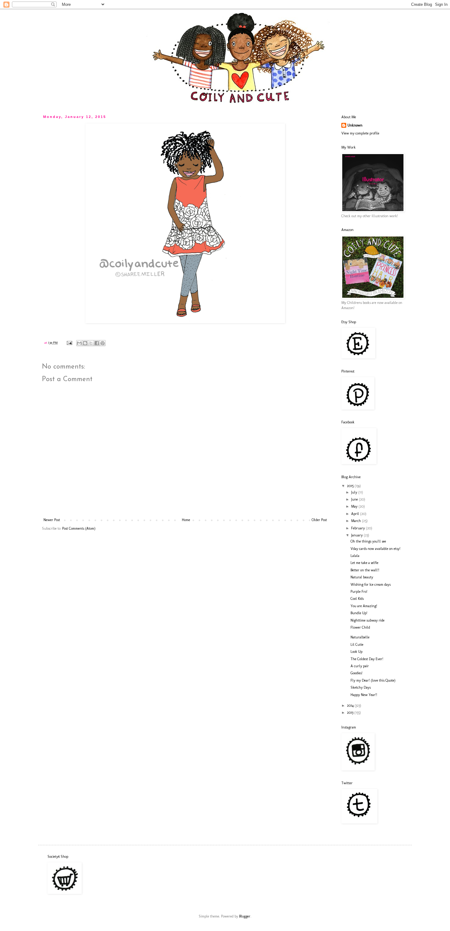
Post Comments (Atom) (79, 528)
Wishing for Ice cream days (371, 584)
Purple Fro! (359, 591)
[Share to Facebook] (97, 343)
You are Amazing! (364, 606)
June (355, 499)
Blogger (244, 916)
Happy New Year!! (364, 695)
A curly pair (360, 666)
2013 (350, 712)
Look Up (356, 651)
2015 (350, 486)
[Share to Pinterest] (102, 343)
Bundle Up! (359, 613)
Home (186, 520)
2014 (350, 705)
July (354, 492)
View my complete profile (360, 133)
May (354, 506)
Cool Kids (357, 598)
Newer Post (51, 520)
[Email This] (79, 343)
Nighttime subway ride (367, 620)
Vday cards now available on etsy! (375, 549)
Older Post (319, 520)
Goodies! (356, 673)
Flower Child (360, 627)
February (358, 528)
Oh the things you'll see (368, 541)
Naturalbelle (360, 637)
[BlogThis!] (85, 343)
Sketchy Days (361, 687)
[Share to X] (91, 343)
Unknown (354, 125)
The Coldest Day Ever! (367, 659)
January (357, 535)
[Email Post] (69, 343)
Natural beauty (362, 577)
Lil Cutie (357, 644)
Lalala (355, 556)
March (356, 521)
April (355, 514)
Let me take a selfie (364, 563)
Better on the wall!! (365, 570)
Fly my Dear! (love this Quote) (373, 680)
